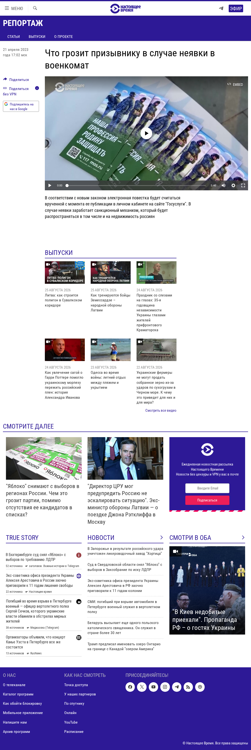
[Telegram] (221, 8)
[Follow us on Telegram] (176, 687)
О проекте (63, 36)
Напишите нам (15, 722)
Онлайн (70, 712)
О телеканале (14, 684)
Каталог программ (18, 694)
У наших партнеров (80, 694)
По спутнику (74, 703)
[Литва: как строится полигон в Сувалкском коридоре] (65, 272)
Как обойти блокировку (22, 703)
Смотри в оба (190, 538)
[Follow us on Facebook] (130, 687)
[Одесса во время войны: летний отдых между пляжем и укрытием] (111, 350)
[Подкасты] (199, 687)
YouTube (71, 722)
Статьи (13, 36)
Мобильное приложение (23, 712)
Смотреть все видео (160, 410)
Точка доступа (76, 684)
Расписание (74, 731)
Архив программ (16, 731)
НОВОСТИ (101, 538)
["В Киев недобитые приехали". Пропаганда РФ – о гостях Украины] (207, 590)
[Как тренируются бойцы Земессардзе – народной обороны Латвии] (111, 272)
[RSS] (188, 687)
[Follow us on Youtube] (153, 687)
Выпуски (37, 36)
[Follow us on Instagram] (165, 687)
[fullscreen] (243, 185)
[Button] (16, 80)
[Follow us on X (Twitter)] (141, 687)
